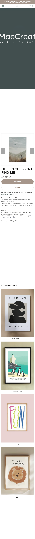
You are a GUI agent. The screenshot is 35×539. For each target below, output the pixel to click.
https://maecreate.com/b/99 (9, 194)
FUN (17, 444)
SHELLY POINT (17, 391)
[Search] (30, 6)
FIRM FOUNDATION (17, 339)
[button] (3, 151)
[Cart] (33, 6)
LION (17, 497)
